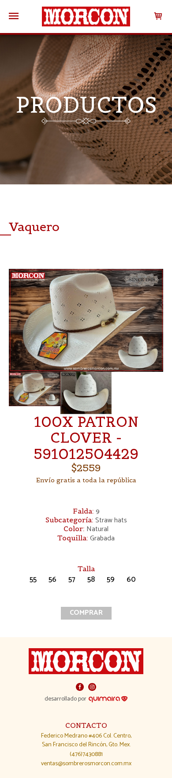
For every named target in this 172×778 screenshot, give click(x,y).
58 (91, 580)
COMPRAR (86, 613)
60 (131, 580)
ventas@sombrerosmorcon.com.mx (86, 764)
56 (52, 580)
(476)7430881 (86, 754)
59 (111, 580)
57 (71, 580)
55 (33, 580)
